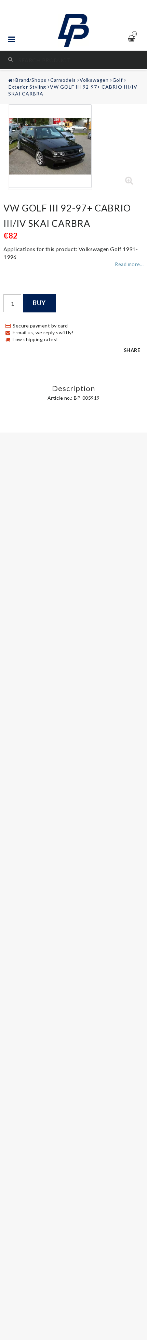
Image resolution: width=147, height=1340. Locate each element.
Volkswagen (94, 80)
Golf (117, 80)
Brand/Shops (30, 80)
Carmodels (63, 80)
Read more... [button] (129, 264)
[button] (129, 180)
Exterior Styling (27, 87)
